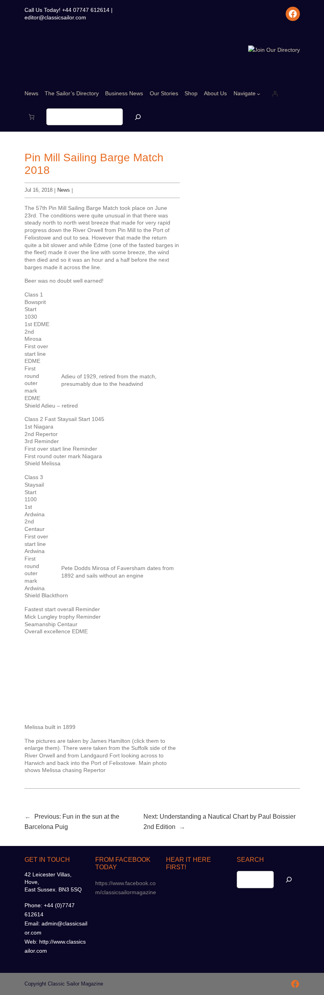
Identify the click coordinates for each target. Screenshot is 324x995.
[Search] (138, 116)
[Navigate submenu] (258, 94)
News (63, 190)
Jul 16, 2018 (38, 190)
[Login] (275, 94)
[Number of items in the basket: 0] (31, 117)
